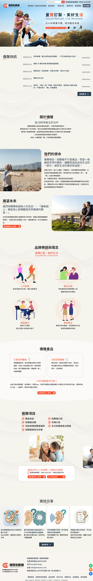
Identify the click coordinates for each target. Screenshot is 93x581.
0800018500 (42, 561)
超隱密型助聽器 (41, 577)
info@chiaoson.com (38, 567)
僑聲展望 (31, 577)
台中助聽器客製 (64, 580)
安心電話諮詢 (53, 477)
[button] (45, 45)
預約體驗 (84, 577)
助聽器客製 (37, 580)
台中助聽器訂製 (56, 580)
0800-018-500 (46, 472)
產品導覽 (51, 577)
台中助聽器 (49, 580)
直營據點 (76, 577)
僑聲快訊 (68, 577)
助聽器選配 (43, 580)
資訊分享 (59, 577)
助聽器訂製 (31, 580)
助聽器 (26, 580)
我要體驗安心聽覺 (10, 226)
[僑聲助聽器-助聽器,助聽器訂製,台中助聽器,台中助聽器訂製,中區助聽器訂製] (11, 6)
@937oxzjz (38, 564)
